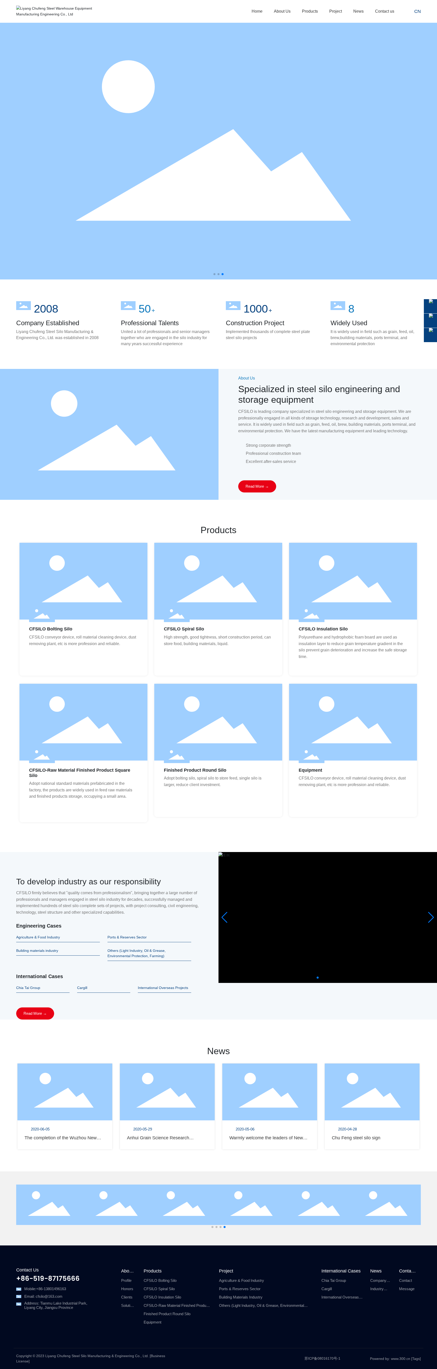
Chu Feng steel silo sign (356, 1137)
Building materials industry (37, 951)
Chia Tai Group (28, 988)
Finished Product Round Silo (195, 770)
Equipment (310, 770)
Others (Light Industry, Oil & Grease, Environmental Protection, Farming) (136, 953)
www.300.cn (400, 1359)
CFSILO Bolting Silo (50, 628)
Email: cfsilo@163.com (43, 1296)
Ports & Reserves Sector (127, 937)
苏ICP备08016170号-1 (322, 1358)
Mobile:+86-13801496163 (45, 1289)
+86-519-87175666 (48, 1278)
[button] (214, 274)
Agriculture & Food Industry (38, 937)
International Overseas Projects (163, 988)
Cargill (82, 988)
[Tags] (416, 1359)
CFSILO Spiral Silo (184, 628)
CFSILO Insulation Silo (323, 628)
